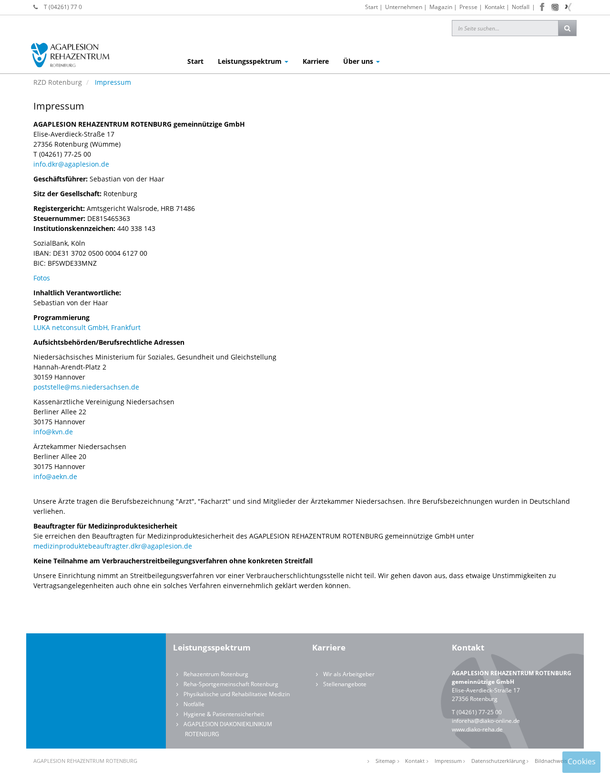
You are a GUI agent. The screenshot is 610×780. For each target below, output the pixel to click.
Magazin (440, 6)
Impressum (448, 760)
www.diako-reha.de (477, 729)
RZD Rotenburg (57, 82)
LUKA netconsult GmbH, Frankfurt (87, 327)
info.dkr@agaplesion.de (71, 164)
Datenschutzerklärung (498, 760)
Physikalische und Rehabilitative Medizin (236, 694)
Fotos (41, 277)
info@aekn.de (55, 476)
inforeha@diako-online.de (486, 721)
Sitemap (386, 760)
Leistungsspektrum (251, 61)
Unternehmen (403, 6)
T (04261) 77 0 (63, 6)
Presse (468, 6)
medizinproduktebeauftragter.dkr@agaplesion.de (112, 545)
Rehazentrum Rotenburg (215, 674)
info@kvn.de (53, 431)
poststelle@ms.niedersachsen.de (86, 386)
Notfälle (193, 704)
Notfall (520, 6)
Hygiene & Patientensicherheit (223, 714)
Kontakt (495, 6)
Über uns (359, 61)
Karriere (316, 61)
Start (371, 6)
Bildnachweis (551, 760)
